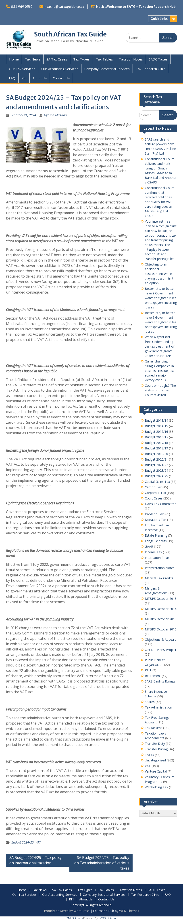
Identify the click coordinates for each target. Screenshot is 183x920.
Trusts (149, 755)
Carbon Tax (153, 487)
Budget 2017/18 (156, 443)
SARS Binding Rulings (160, 681)
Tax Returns (153, 728)
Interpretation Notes (160, 568)
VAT (38, 842)
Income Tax (153, 552)
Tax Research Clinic (150, 68)
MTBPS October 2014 (161, 609)
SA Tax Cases (56, 59)
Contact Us (61, 78)
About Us (40, 78)
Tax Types (81, 59)
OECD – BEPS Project (160, 650)
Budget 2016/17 (156, 437)
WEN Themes (129, 911)
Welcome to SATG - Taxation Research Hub (141, 7)
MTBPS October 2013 (161, 598)
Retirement (153, 676)
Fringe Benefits (156, 541)
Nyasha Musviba (55, 115)
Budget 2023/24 (156, 470)
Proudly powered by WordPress (66, 911)
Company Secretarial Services (107, 68)
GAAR (149, 546)
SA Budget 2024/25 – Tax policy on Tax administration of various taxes (101, 863)
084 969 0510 (22, 7)
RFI (24, 78)
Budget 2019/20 (156, 454)
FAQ (12, 78)
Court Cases (153, 498)
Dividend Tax (154, 514)
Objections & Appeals (160, 639)
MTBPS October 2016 (161, 629)
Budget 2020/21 (156, 459)
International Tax (157, 558)
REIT (148, 670)
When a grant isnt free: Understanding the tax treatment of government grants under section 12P (159, 346)
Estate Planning (156, 535)
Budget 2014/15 (156, 426)
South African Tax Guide (70, 34)
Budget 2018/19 (156, 448)
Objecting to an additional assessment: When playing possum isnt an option (159, 273)
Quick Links (159, 19)
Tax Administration (158, 707)
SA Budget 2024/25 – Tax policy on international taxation (35, 860)
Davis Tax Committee (160, 504)
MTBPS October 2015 (161, 619)
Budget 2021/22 (156, 465)
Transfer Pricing (156, 749)
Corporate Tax (155, 493)
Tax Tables (104, 59)
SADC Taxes (158, 59)
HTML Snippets (74, 918)
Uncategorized (155, 760)
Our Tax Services (22, 68)
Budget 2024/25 (22, 842)
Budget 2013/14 (156, 420)
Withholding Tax (156, 787)
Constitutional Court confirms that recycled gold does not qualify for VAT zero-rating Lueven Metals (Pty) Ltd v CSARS (159, 202)
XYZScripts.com (109, 918)
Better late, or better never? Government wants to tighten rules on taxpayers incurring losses (161, 297)
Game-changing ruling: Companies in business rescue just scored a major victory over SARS (159, 370)
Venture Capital (156, 771)
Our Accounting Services (59, 68)
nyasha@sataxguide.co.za (64, 7)
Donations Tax (155, 519)
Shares (150, 702)
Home (14, 59)
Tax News (32, 59)
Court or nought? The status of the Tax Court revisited (160, 390)
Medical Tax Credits (159, 578)
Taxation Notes (131, 59)
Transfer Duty (155, 743)
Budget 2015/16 (156, 431)
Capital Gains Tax (157, 481)
